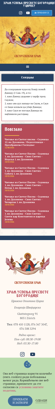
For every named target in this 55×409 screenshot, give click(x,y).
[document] (27, 204)
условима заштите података (23, 388)
